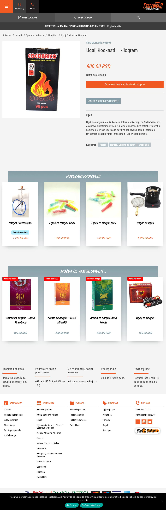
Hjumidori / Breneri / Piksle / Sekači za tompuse (49, 426)
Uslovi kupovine (11, 420)
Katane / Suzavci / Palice (48, 443)
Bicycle (106, 425)
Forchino (41, 472)
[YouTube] (150, 421)
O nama (7, 409)
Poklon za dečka (77, 414)
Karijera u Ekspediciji (13, 414)
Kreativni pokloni (44, 409)
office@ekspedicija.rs (145, 414)
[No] (162, 501)
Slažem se (71, 505)
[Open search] (138, 17)
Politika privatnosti (91, 505)
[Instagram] (144, 421)
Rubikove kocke (44, 461)
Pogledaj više (114, 26)
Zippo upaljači (109, 409)
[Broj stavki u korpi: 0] (32, 6)
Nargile (52, 35)
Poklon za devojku (78, 420)
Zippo (39, 420)
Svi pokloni (144, 144)
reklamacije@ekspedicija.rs (82, 381)
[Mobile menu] (6, 6)
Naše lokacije (10, 435)
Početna (6, 35)
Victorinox (41, 448)
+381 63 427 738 (44, 381)
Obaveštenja (9, 425)
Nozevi (40, 438)
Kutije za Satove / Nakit (47, 414)
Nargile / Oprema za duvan (30, 35)
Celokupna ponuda (12, 430)
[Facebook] (138, 421)
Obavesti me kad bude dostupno (125, 84)
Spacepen (41, 466)
